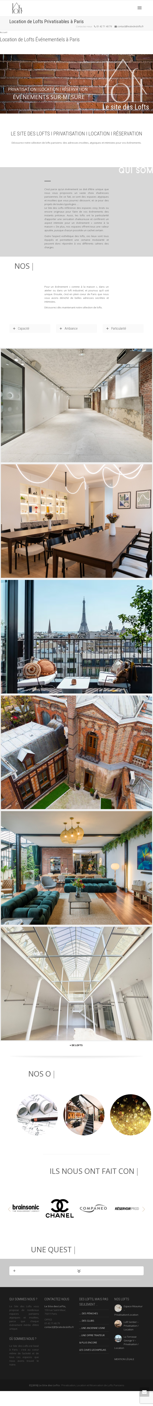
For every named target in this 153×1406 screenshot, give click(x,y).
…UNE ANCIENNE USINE (92, 1329)
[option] (26, 1209)
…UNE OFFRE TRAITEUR (92, 1336)
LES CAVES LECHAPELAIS (92, 1350)
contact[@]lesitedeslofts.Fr (59, 1328)
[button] (9, 1210)
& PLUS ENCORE (88, 1343)
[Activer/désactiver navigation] (139, 8)
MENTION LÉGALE (124, 1360)
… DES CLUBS (86, 1321)
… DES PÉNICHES (88, 1314)
